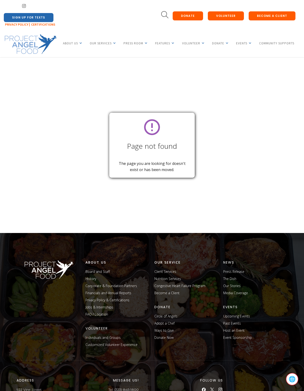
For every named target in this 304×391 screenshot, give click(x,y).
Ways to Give (164, 330)
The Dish (229, 278)
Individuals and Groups (103, 337)
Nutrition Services (167, 278)
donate (188, 16)
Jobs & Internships (99, 307)
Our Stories (232, 286)
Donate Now (164, 337)
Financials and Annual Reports (108, 293)
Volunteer (226, 16)
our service (167, 262)
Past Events (232, 323)
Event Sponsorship (237, 337)
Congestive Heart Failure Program (179, 286)
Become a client (272, 16)
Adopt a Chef (164, 323)
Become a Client (167, 293)
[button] (70, 43)
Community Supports (276, 43)
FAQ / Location (97, 314)
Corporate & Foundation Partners (111, 286)
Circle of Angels (165, 316)
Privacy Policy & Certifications (107, 300)
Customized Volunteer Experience (112, 344)
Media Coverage (235, 293)
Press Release (233, 271)
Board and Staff (98, 271)
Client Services (165, 271)
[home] (30, 44)
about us (96, 262)
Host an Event (234, 330)
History (91, 278)
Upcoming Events (236, 316)
